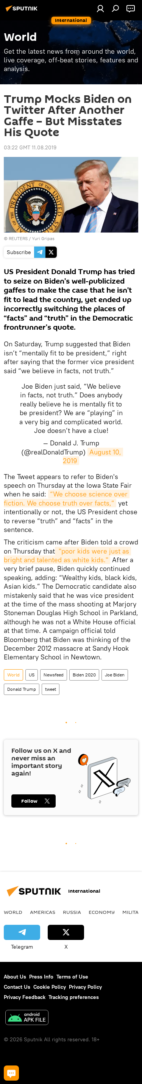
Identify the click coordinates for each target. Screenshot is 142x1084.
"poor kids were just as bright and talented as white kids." (67, 555)
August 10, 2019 (93, 456)
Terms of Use (72, 976)
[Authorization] (100, 8)
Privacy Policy (85, 986)
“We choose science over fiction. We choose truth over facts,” (67, 498)
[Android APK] (27, 1018)
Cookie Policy (49, 986)
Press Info (41, 976)
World (13, 675)
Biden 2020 (84, 675)
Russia (72, 912)
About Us (15, 976)
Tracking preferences (73, 997)
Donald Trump (21, 689)
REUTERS (18, 238)
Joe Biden (115, 675)
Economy (102, 912)
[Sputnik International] (23, 11)
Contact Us (17, 986)
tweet (50, 689)
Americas (42, 912)
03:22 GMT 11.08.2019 (30, 147)
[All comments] (11, 1073)
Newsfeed (54, 675)
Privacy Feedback (24, 997)
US (31, 675)
